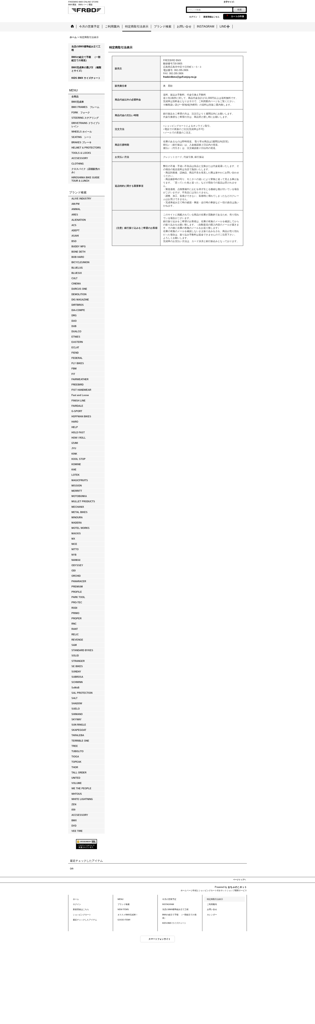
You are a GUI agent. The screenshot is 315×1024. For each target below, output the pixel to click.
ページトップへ (239, 880)
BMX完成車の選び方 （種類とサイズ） (86, 69)
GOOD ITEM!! (124, 920)
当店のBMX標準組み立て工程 (85, 48)
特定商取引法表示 (215, 899)
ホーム (76, 899)
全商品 (75, 96)
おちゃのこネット (237, 887)
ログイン (193, 17)
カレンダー (212, 915)
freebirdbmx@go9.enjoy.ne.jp (180, 77)
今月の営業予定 (169, 899)
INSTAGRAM (168, 904)
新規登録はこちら (211, 17)
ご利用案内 (212, 904)
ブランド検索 (124, 904)
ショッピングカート (82, 915)
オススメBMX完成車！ (129, 915)
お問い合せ (212, 909)
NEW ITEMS (123, 909)
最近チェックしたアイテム (85, 920)
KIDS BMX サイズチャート (85, 78)
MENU (120, 899)
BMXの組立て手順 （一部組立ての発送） (85, 59)
